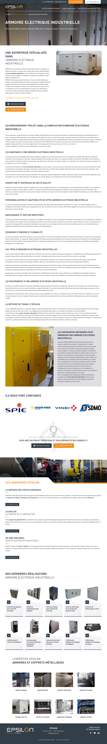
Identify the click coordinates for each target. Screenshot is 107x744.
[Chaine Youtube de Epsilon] (94, 733)
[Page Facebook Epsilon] (90, 733)
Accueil (7, 14)
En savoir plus (12, 504)
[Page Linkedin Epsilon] (98, 733)
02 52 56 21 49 (53, 733)
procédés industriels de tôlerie (20, 82)
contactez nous (77, 2)
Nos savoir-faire (69, 8)
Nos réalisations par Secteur (89, 8)
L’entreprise (48, 2)
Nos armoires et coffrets (19, 14)
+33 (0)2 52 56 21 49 (93, 2)
